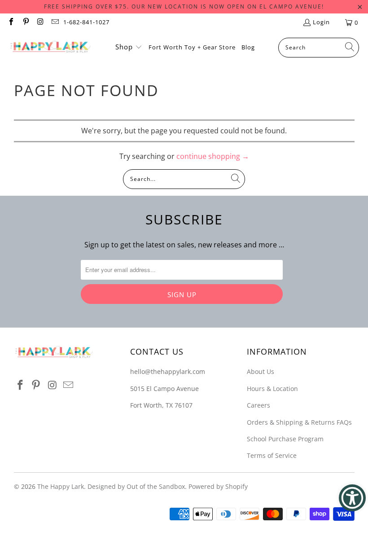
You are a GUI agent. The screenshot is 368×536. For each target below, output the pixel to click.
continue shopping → (212, 156)
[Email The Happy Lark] (54, 22)
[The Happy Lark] (50, 47)
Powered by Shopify (218, 486)
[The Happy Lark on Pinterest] (25, 22)
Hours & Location (272, 388)
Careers (258, 405)
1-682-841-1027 (86, 22)
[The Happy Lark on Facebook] (11, 22)
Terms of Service (272, 455)
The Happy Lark (60, 486)
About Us (260, 371)
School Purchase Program (285, 439)
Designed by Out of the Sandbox (136, 486)
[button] (128, 47)
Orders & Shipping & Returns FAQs (299, 422)
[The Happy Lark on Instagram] (40, 22)
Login (321, 22)
